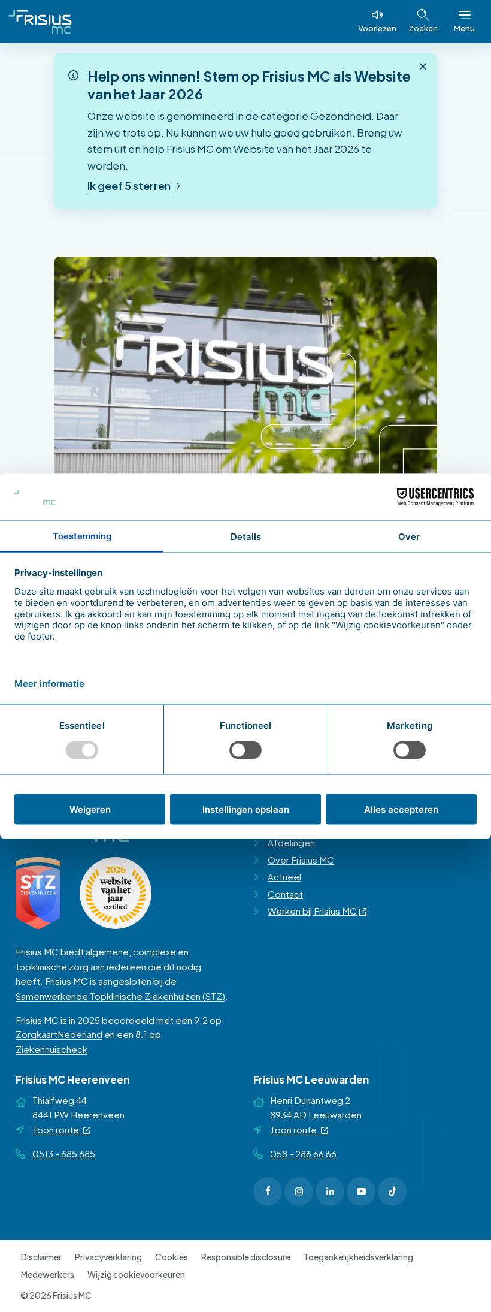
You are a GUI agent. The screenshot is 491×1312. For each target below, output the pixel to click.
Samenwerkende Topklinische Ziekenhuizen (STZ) (120, 996)
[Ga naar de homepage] (40, 21)
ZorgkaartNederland (59, 1034)
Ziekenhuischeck (51, 1049)
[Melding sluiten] (423, 66)
